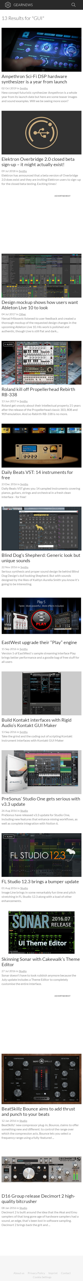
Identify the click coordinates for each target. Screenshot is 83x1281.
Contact (66, 1273)
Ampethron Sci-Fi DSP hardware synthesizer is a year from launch (34, 78)
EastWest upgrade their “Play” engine (39, 642)
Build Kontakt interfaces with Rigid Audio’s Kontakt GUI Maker (36, 722)
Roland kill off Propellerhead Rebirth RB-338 (38, 391)
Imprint (53, 1273)
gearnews (23, 5)
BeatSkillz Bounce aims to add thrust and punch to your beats (38, 1111)
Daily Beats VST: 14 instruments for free (37, 474)
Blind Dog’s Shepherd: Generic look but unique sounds (41, 557)
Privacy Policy (36, 1273)
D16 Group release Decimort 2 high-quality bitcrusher (38, 1198)
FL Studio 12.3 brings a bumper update (40, 881)
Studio (24, 810)
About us (19, 1273)
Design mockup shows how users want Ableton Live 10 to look (40, 304)
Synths (24, 88)
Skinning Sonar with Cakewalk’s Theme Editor (41, 961)
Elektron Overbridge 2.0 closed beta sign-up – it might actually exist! (38, 161)
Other (22, 314)
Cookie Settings (42, 1277)
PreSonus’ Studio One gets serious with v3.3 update (41, 801)
